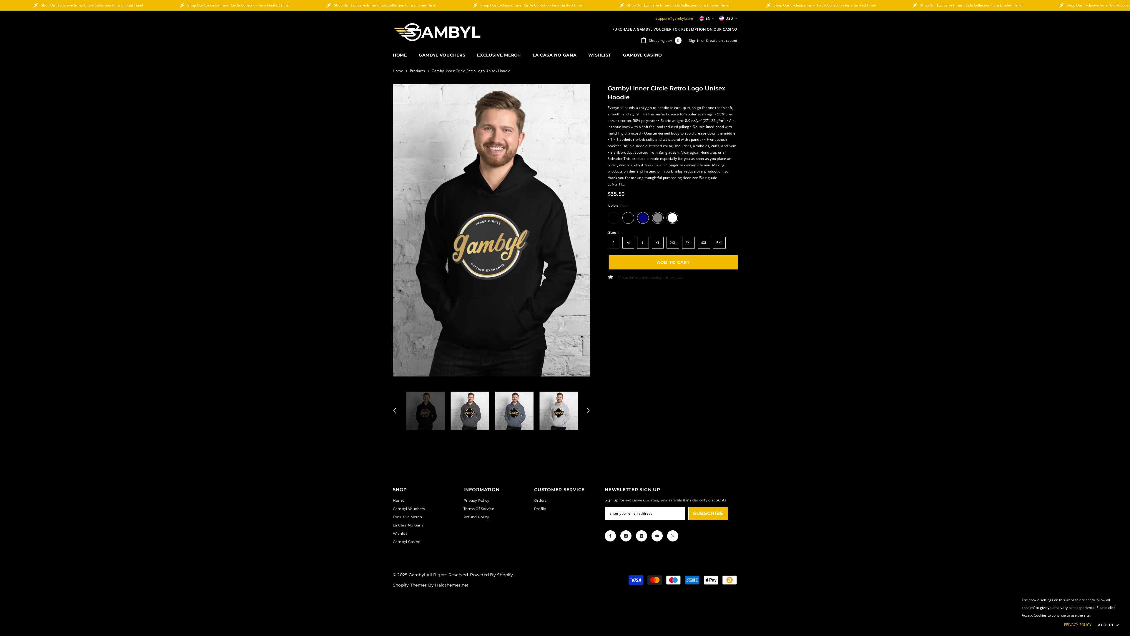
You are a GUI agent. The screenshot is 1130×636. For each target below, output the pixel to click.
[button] (394, 410)
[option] (491, 230)
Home (398, 70)
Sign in (695, 40)
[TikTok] (641, 535)
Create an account (721, 40)
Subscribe (708, 513)
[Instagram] (626, 535)
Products (417, 70)
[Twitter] (672, 535)
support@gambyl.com (674, 18)
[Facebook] (610, 535)
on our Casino (722, 29)
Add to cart (672, 262)
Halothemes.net (451, 585)
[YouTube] (657, 535)
